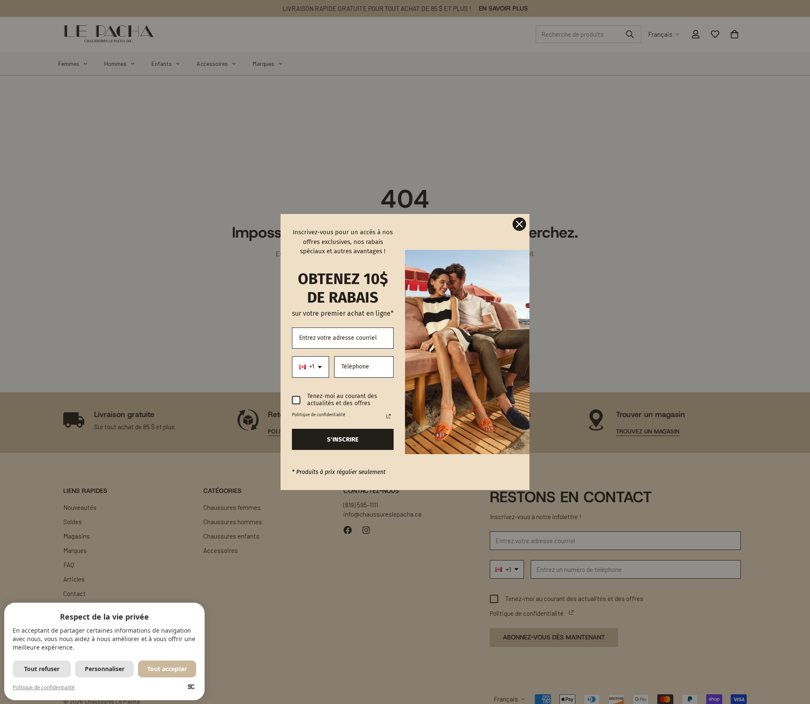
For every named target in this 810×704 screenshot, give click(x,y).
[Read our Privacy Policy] (388, 416)
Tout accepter (167, 669)
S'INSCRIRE (343, 439)
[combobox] (310, 367)
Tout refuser (41, 669)
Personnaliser (104, 669)
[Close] (519, 224)
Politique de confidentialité (44, 687)
